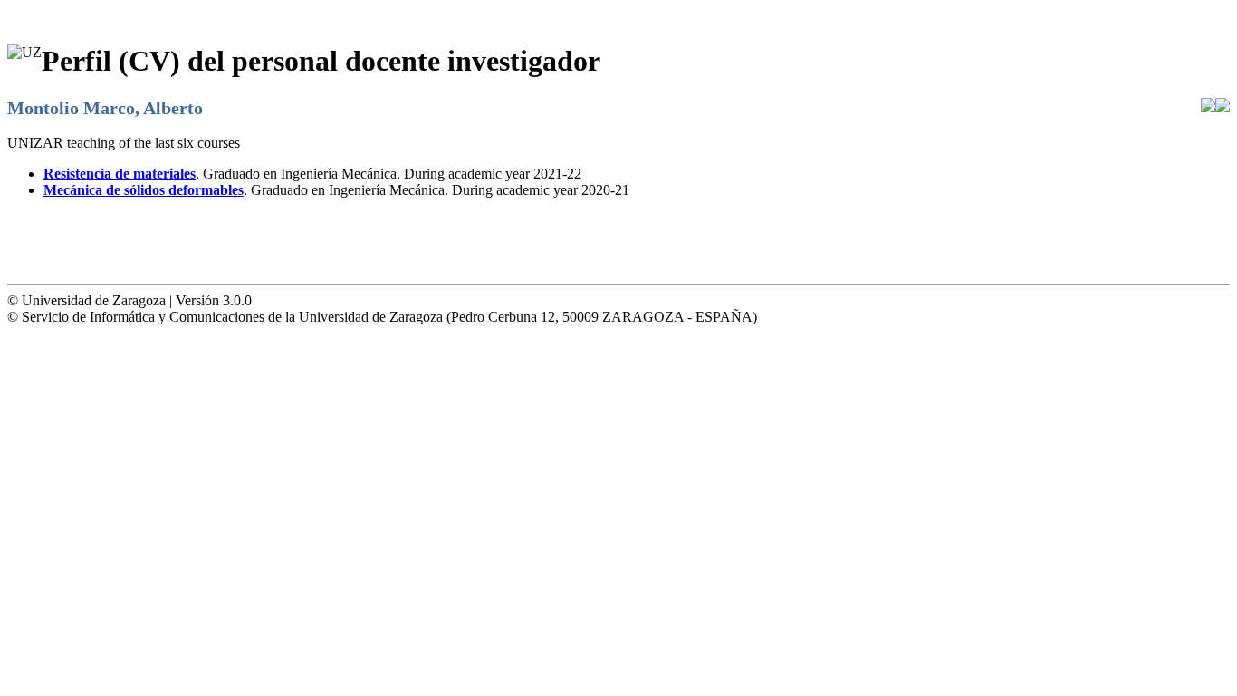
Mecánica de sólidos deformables (143, 190)
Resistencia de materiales (119, 173)
